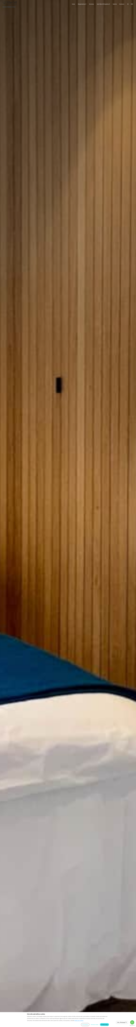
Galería (115, 4)
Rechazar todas (94, 1024)
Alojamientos (82, 4)
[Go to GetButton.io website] (132, 1025)
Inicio (73, 4)
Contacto (121, 4)
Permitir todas (104, 1024)
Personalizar (85, 1024)
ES (128, 4)
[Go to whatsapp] (132, 1022)
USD (132, 4)
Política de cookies (78, 1020)
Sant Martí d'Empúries (103, 4)
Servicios (91, 4)
